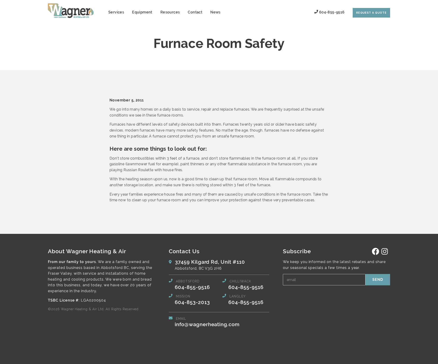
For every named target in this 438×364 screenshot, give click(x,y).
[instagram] (384, 254)
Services (116, 12)
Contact (195, 12)
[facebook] (375, 254)
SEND (377, 279)
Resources (170, 12)
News (215, 12)
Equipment (142, 12)
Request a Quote (371, 12)
